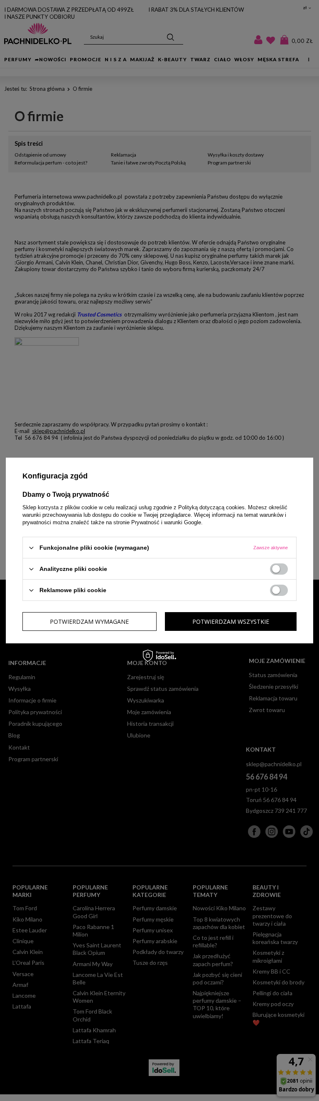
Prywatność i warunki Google (166, 522)
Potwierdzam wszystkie (230, 621)
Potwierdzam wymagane (89, 621)
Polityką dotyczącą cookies (211, 507)
